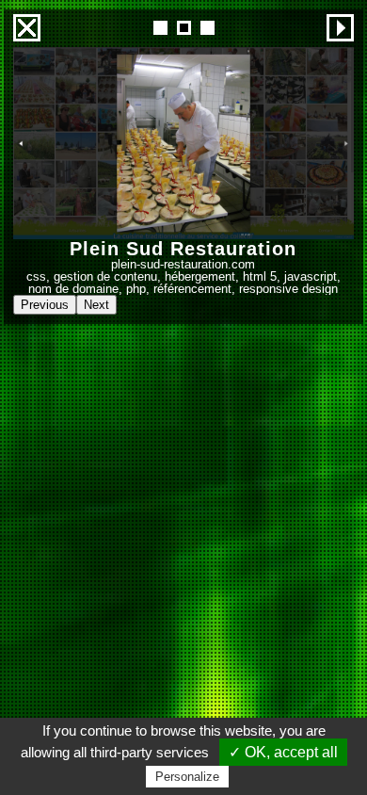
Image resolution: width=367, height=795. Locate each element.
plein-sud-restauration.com (183, 264)
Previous (45, 305)
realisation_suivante (340, 27)
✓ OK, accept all (283, 752)
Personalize (187, 777)
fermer (26, 27)
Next (96, 305)
